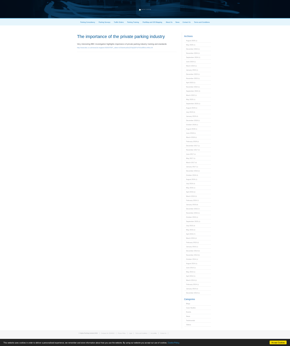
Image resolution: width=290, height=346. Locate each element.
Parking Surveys (104, 22)
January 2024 (191, 70)
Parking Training (133, 22)
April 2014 (189, 276)
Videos (188, 325)
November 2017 (192, 150)
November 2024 (192, 53)
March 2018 (190, 137)
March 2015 (190, 238)
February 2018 (191, 141)
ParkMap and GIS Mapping (152, 22)
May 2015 (189, 230)
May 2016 (189, 188)
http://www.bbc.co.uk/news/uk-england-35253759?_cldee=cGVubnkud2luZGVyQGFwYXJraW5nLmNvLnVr (115, 48)
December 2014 (192, 251)
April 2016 (189, 192)
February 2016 (191, 200)
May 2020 (189, 99)
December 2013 (192, 293)
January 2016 (191, 204)
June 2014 (190, 268)
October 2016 (191, 175)
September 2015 (192, 221)
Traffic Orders (119, 22)
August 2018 (190, 129)
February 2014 (191, 284)
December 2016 (192, 171)
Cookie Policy (173, 342)
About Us (169, 22)
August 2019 (190, 108)
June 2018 (190, 133)
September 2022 (192, 91)
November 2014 (192, 255)
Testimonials (190, 320)
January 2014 (191, 289)
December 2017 (192, 146)
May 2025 (189, 45)
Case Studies (191, 308)
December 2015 (192, 209)
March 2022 (190, 95)
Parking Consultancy (87, 22)
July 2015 (189, 225)
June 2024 (190, 62)
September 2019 (192, 103)
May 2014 (189, 272)
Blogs (188, 304)
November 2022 (192, 87)
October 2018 (191, 125)
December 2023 (192, 74)
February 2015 (191, 242)
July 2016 (189, 183)
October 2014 (191, 259)
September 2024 (192, 57)
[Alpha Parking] (145, 9)
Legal (130, 333)
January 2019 (191, 116)
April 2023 (189, 82)
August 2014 (190, 263)
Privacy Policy (122, 333)
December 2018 (192, 120)
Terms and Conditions (202, 22)
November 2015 (192, 213)
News (177, 22)
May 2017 (189, 158)
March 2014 (190, 280)
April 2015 (189, 234)
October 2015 (191, 217)
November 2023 (192, 78)
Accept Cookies (278, 342)
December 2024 (192, 49)
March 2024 (190, 66)
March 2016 (190, 196)
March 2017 (190, 162)
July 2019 (189, 112)
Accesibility (154, 333)
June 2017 (190, 154)
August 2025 (190, 40)
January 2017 (191, 167)
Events (188, 312)
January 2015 (191, 247)
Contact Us (187, 22)
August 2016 (190, 179)
